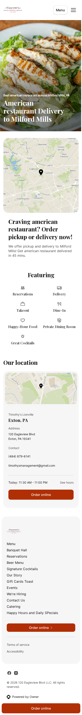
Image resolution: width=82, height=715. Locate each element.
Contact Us (16, 600)
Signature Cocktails (22, 569)
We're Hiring (16, 594)
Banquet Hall (17, 550)
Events (12, 588)
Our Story (14, 575)
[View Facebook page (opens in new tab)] (9, 672)
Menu (60, 10)
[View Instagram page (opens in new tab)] (16, 672)
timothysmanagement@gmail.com (31, 466)
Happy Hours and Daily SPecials (32, 613)
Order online (41, 495)
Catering (13, 606)
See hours (67, 482)
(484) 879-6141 (19, 457)
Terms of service (18, 644)
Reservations (17, 556)
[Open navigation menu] (73, 10)
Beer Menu (15, 563)
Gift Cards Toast (20, 581)
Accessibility (15, 651)
